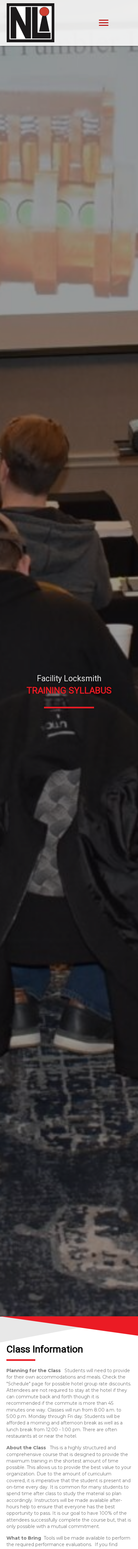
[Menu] (103, 22)
